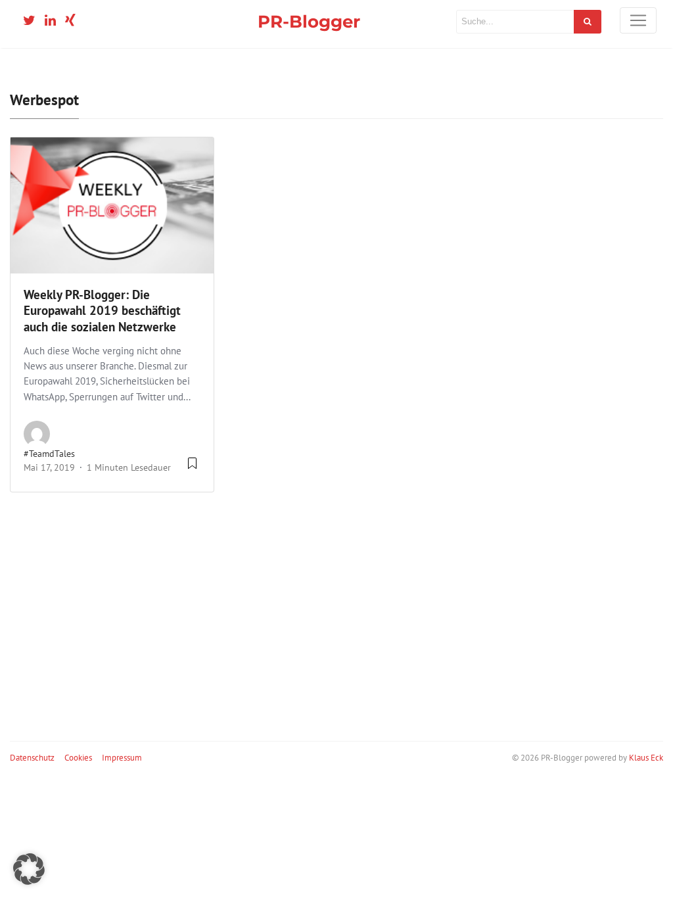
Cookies (78, 757)
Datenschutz (32, 757)
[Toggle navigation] (638, 20)
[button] (29, 869)
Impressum (122, 757)
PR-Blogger (309, 21)
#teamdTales (49, 454)
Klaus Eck (646, 757)
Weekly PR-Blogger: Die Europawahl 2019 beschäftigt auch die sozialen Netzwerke (102, 311)
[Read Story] (192, 468)
